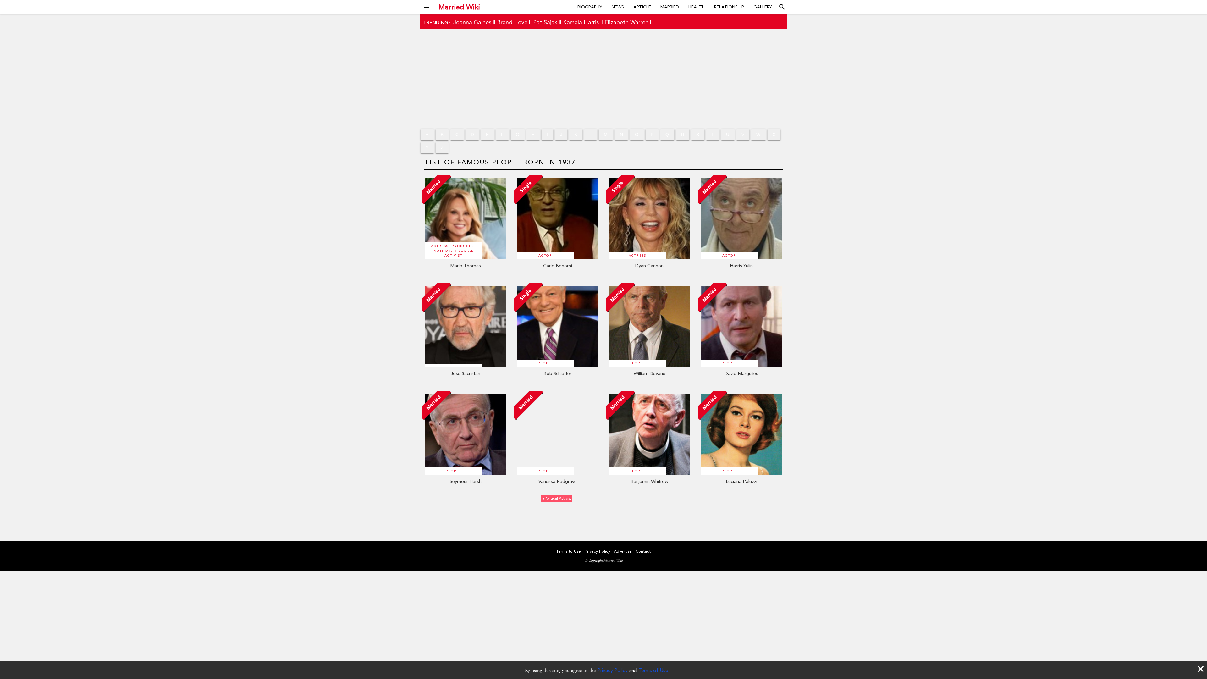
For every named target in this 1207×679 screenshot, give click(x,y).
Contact (643, 551)
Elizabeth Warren (626, 22)
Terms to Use (568, 551)
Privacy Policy (612, 670)
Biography (589, 6)
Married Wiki (459, 7)
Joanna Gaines (472, 22)
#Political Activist (557, 498)
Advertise (623, 551)
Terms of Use (653, 670)
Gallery (762, 6)
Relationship (729, 6)
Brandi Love (512, 22)
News (618, 6)
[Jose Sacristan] (465, 365)
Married (669, 6)
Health (696, 6)
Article (642, 6)
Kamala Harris (581, 22)
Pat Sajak (545, 22)
